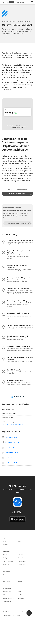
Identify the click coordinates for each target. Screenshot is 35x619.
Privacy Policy (16, 615)
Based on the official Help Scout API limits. (12, 424)
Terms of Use (7, 615)
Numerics (20, 2)
